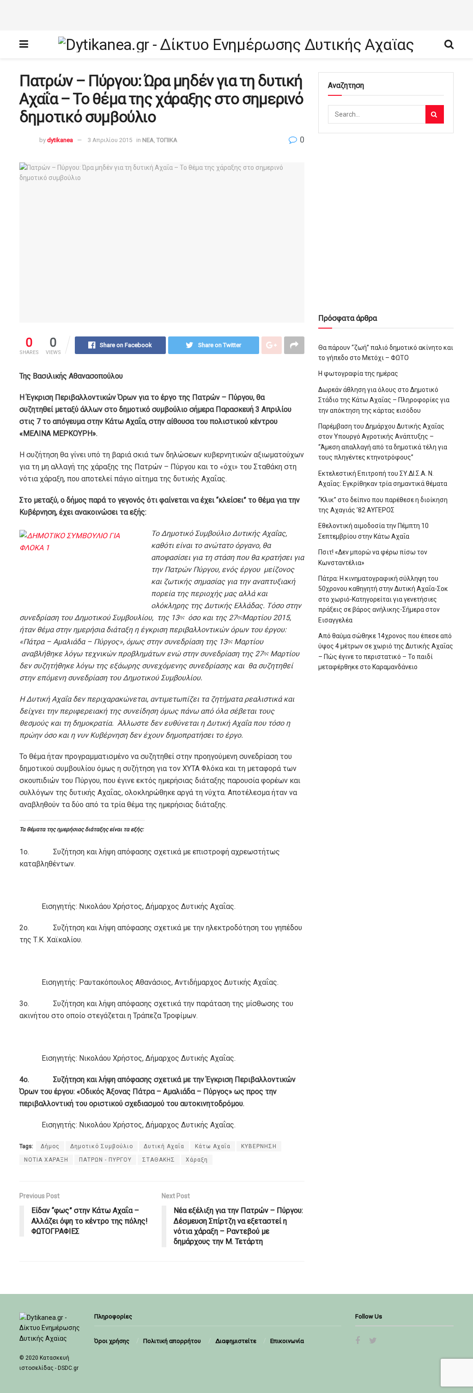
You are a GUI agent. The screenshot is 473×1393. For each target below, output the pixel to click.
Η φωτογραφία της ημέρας (358, 373)
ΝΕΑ (148, 140)
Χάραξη (197, 1160)
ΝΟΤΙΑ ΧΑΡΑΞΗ (46, 1160)
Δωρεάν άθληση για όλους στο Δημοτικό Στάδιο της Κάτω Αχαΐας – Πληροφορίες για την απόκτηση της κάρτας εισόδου (383, 400)
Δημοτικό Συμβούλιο (101, 1146)
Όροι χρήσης (111, 1340)
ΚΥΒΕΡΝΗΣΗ (259, 1146)
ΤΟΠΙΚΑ (167, 140)
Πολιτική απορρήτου (172, 1340)
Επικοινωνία (287, 1340)
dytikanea (60, 140)
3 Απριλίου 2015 (110, 140)
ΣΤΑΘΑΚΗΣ (158, 1160)
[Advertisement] (236, 14)
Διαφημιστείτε (235, 1340)
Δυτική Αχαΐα (164, 1146)
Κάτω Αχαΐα (212, 1146)
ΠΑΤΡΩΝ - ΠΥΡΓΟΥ (105, 1160)
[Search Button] (434, 114)
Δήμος (50, 1146)
